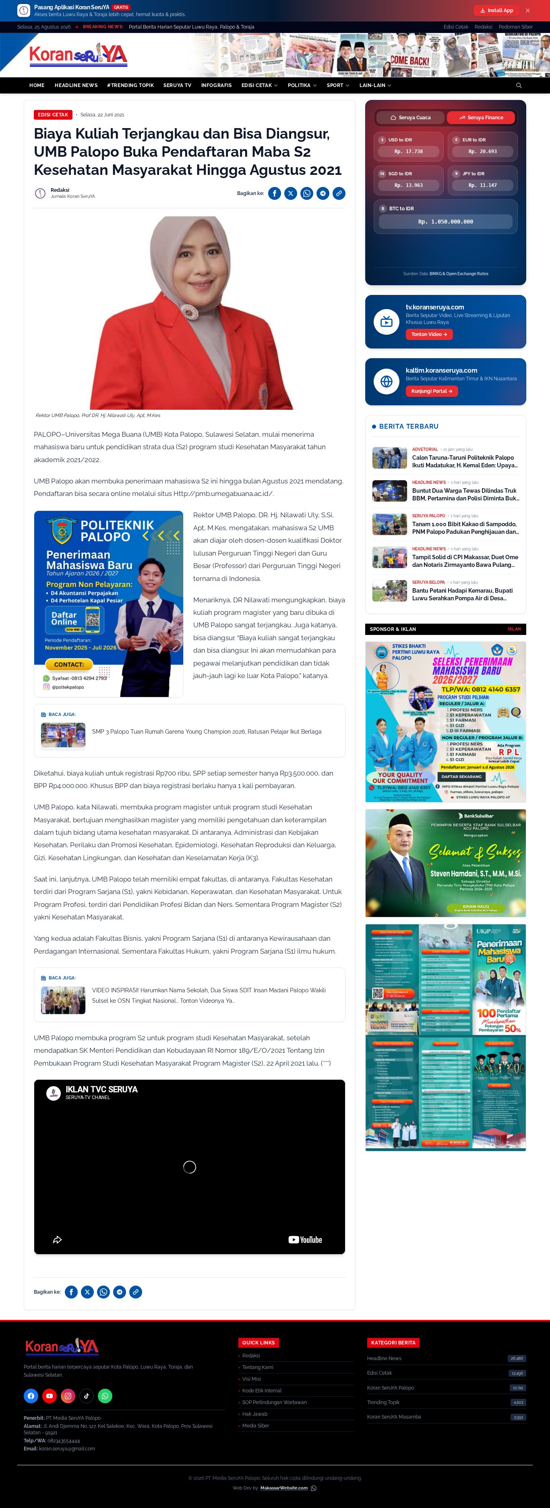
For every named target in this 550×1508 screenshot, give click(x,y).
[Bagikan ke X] (290, 193)
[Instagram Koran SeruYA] (68, 1396)
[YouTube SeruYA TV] (49, 1396)
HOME (36, 85)
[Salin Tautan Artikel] (339, 193)
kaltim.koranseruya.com (441, 370)
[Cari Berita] (519, 85)
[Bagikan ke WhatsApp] (306, 193)
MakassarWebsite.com (284, 1488)
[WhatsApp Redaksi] (105, 1396)
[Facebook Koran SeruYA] (31, 1396)
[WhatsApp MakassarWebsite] (313, 1488)
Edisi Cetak (456, 27)
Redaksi (483, 27)
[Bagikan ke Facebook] (274, 193)
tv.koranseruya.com (435, 307)
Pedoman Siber (516, 27)
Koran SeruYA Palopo (390, 1388)
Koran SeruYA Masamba (394, 1417)
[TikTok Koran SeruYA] (86, 1396)
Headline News (384, 1358)
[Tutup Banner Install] (528, 10)
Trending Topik (383, 1402)
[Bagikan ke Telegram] (322, 193)
